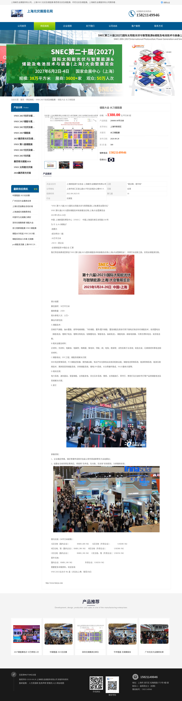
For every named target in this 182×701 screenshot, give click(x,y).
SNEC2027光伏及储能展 (46, 100)
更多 (36, 189)
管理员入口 (51, 683)
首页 (22, 100)
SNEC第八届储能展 (23, 144)
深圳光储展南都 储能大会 (22, 223)
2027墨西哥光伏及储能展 (25, 138)
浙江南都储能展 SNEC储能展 (24, 228)
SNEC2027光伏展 (22, 156)
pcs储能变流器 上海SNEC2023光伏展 (25, 244)
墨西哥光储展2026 (22, 161)
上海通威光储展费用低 (21, 212)
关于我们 (90, 26)
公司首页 (22, 26)
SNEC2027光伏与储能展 (25, 116)
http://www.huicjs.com (54, 583)
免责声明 (42, 683)
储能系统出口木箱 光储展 (22, 239)
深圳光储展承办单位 (58, 652)
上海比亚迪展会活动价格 (22, 206)
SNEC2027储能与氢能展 (25, 121)
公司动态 (113, 26)
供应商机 (44, 26)
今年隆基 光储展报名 (90, 652)
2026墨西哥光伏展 (22, 173)
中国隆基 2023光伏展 (21, 195)
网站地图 (60, 683)
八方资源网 (33, 683)
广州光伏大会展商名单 (21, 201)
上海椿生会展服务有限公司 (47, 679)
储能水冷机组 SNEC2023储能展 (25, 234)
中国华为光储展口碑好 (21, 217)
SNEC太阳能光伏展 (23, 167)
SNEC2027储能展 (22, 133)
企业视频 (67, 26)
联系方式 (158, 26)
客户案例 (136, 26)
